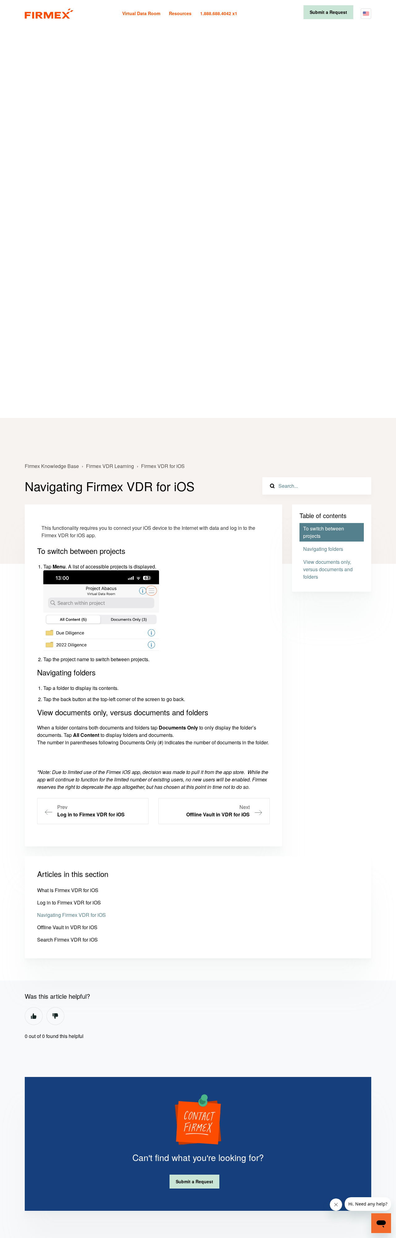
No (55, 1016)
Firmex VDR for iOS (163, 466)
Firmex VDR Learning (110, 466)
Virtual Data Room (141, 13)
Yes (34, 1016)
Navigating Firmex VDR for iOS (71, 914)
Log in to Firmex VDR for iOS (69, 902)
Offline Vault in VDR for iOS (67, 927)
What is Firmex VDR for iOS (67, 890)
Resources (180, 13)
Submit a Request (328, 12)
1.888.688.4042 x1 (218, 13)
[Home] (49, 14)
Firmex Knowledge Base (52, 466)
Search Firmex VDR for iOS (67, 939)
